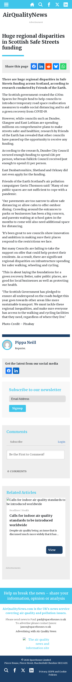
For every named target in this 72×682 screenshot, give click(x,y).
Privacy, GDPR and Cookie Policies (53, 673)
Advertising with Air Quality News (36, 631)
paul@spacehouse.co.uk (52, 619)
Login (61, 441)
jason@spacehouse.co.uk (36, 626)
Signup (17, 408)
